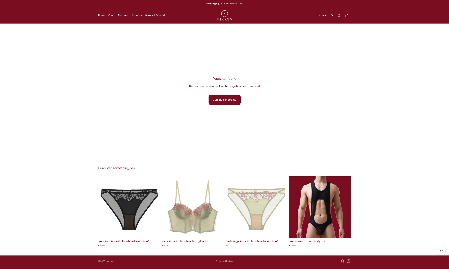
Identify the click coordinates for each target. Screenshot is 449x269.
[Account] (339, 15)
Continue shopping (224, 99)
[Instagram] (349, 261)
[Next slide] (154, 207)
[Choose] (154, 232)
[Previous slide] (103, 207)
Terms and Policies (224, 261)
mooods (109, 261)
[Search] (332, 15)
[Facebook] (342, 261)
